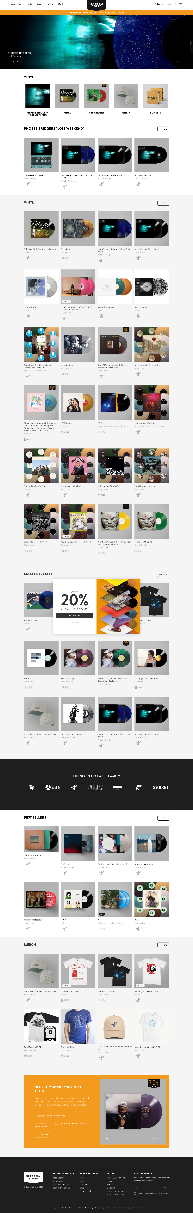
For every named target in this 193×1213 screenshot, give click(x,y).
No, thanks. (74, 622)
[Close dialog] (137, 581)
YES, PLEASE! (74, 615)
